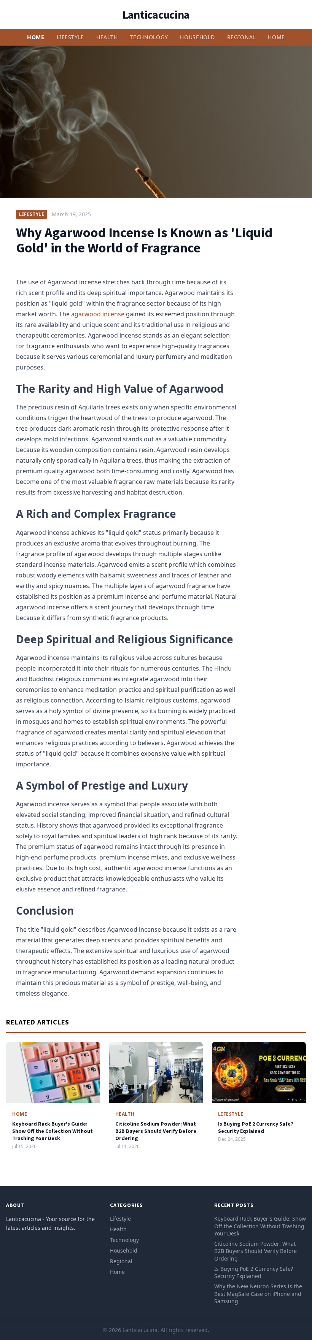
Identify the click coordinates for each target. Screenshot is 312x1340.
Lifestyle (70, 37)
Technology (149, 37)
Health (107, 37)
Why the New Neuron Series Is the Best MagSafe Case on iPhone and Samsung (258, 1294)
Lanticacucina (156, 14)
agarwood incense (97, 314)
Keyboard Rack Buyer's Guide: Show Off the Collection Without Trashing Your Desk (52, 1131)
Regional (241, 37)
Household (197, 37)
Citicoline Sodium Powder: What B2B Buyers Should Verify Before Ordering (155, 1131)
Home (36, 37)
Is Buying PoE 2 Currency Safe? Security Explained (255, 1127)
